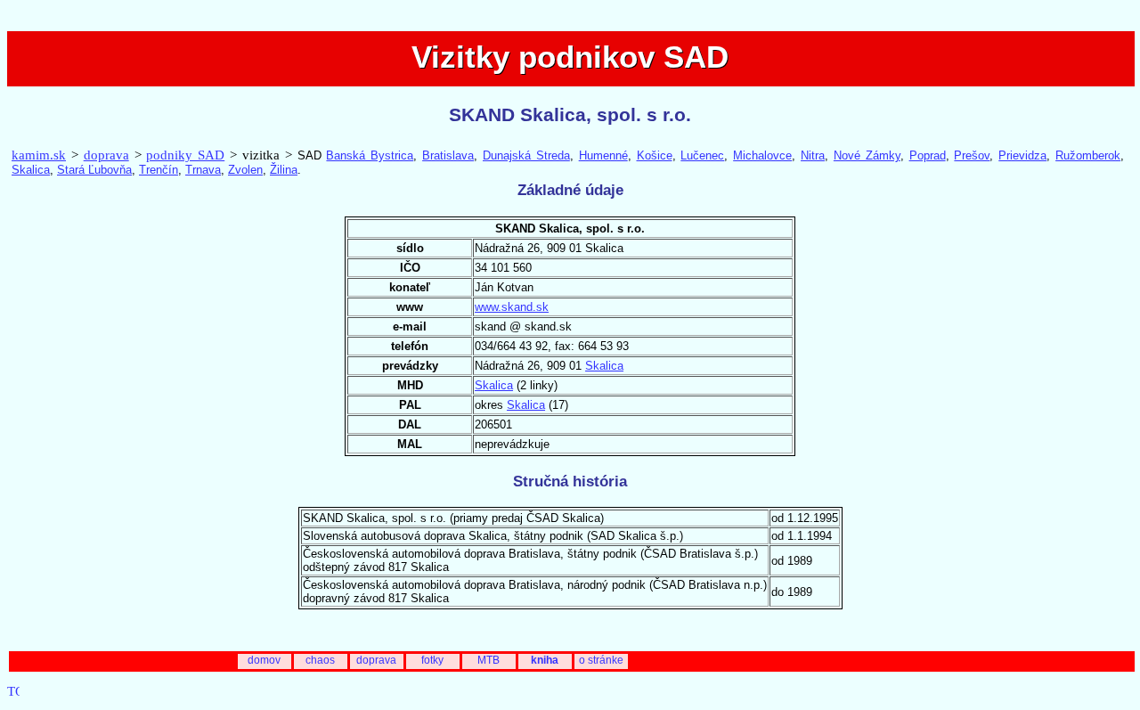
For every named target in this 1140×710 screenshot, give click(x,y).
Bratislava (448, 155)
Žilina (283, 169)
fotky (432, 660)
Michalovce (762, 155)
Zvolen (245, 169)
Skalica (31, 169)
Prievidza (1022, 155)
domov (264, 660)
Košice (654, 155)
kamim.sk (39, 155)
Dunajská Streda (526, 155)
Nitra (813, 155)
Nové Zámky (867, 155)
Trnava (203, 169)
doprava (106, 155)
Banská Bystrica (369, 155)
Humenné (603, 155)
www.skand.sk (512, 307)
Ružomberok (1087, 155)
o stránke (601, 660)
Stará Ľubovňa (94, 169)
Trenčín (158, 169)
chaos (320, 660)
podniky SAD (185, 155)
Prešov (971, 155)
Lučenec (702, 155)
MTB (488, 660)
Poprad (927, 155)
